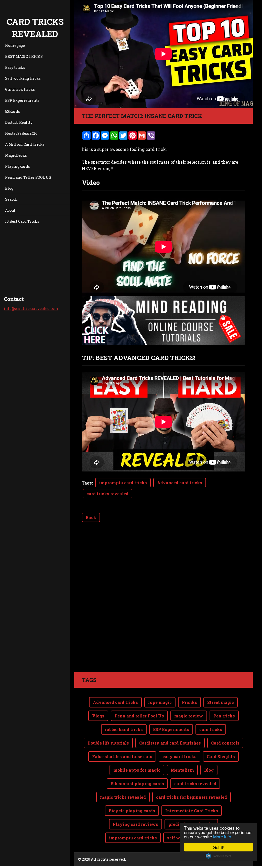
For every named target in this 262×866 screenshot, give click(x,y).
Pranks (189, 702)
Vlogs (98, 715)
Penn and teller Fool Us (139, 715)
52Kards (12, 111)
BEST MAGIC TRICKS (24, 56)
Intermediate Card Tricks (191, 810)
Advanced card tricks (179, 482)
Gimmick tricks (20, 89)
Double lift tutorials (108, 743)
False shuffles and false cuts (122, 756)
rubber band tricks (124, 729)
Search (11, 199)
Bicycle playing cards (132, 810)
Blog (9, 188)
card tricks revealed (107, 493)
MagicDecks (16, 155)
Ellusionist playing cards (137, 783)
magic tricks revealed (123, 797)
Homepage (15, 45)
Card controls (225, 743)
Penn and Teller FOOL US (28, 177)
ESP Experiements (22, 100)
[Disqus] (163, 600)
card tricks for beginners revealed (191, 797)
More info (222, 836)
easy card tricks (179, 756)
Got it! (218, 847)
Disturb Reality (18, 122)
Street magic (220, 702)
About (10, 210)
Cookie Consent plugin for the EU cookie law (218, 856)
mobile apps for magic (136, 770)
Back (91, 517)
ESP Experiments (171, 729)
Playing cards (17, 166)
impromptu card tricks (123, 482)
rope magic (160, 702)
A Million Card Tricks (25, 144)
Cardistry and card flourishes (170, 743)
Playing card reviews (135, 824)
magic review (188, 715)
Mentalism (182, 770)
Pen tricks (224, 715)
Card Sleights (221, 756)
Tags (87, 483)
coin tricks (210, 729)
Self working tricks (23, 78)
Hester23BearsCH (21, 133)
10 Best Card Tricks (22, 221)
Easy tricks (15, 67)
